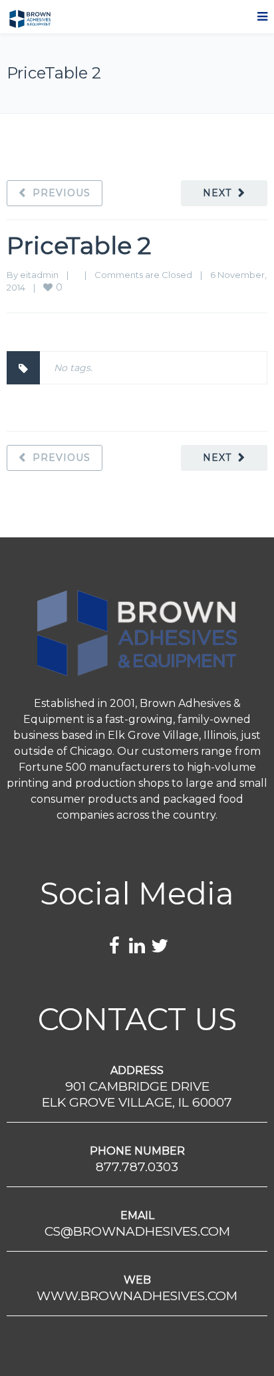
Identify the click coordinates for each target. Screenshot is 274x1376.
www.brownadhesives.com (137, 1296)
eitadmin (39, 274)
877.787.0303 (137, 1166)
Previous (61, 193)
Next (217, 193)
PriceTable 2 (79, 245)
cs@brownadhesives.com (137, 1231)
